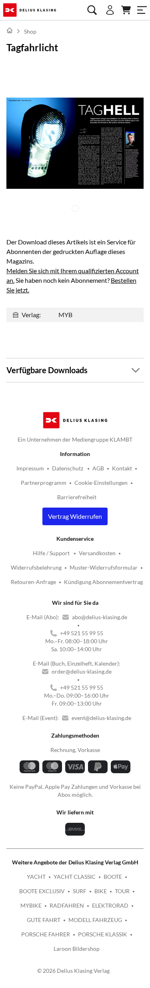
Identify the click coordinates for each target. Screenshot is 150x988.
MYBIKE (31, 905)
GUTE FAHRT (43, 919)
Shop (30, 31)
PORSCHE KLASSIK (102, 934)
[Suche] (92, 10)
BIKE (100, 891)
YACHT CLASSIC (75, 876)
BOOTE (113, 876)
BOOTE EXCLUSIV (42, 891)
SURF (79, 891)
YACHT (36, 876)
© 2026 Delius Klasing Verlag (73, 970)
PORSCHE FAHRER (45, 934)
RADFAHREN (67, 905)
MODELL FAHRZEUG (95, 919)
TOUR (122, 891)
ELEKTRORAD (110, 905)
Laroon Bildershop (77, 948)
